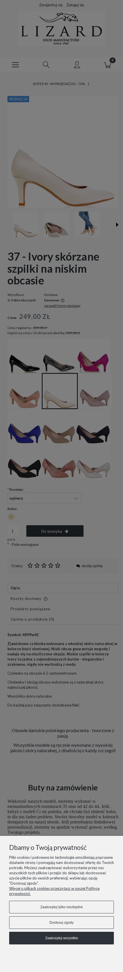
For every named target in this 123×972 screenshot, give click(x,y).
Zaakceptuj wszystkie (61, 938)
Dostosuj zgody (61, 923)
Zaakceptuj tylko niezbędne (61, 907)
